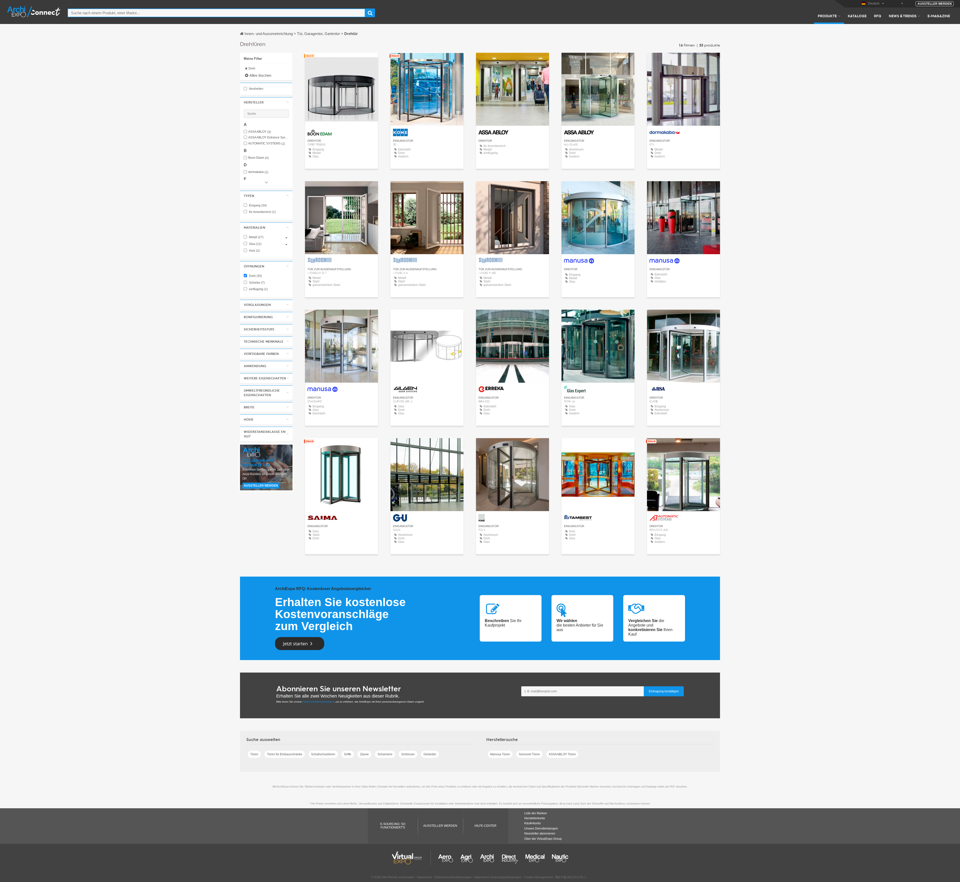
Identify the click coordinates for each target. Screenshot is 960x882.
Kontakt (342, 61)
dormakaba (258, 172)
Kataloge (857, 15)
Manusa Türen (500, 754)
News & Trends (902, 15)
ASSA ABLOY (259, 132)
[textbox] (216, 12)
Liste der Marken (535, 813)
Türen (254, 754)
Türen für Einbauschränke (284, 754)
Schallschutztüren (323, 754)
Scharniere (385, 754)
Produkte (827, 15)
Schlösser (408, 754)
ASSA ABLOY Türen (562, 754)
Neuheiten (255, 88)
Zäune (364, 754)
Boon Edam (258, 158)
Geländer (430, 754)
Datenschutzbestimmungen (318, 701)
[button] (266, 102)
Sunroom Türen (529, 754)
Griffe (347, 754)
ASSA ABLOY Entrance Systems (268, 137)
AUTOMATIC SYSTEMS (266, 143)
